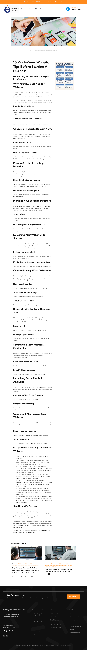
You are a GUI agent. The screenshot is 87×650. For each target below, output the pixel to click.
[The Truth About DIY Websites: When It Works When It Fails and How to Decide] (60, 547)
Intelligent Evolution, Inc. (20, 521)
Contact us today (18, 530)
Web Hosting (32, 563)
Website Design (37, 609)
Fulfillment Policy (51, 645)
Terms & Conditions (59, 645)
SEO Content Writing (23, 563)
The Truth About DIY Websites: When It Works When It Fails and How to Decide (59, 571)
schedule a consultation (31, 530)
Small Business (55, 620)
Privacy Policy (43, 645)
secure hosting (20, 172)
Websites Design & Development (31, 565)
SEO (51, 609)
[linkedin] (4, 636)
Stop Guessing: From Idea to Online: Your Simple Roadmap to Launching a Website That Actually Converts (25, 570)
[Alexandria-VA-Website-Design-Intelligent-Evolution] (11, 5)
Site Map (69, 645)
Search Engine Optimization (42, 50)
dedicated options (27, 186)
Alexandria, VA (36, 521)
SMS (65, 645)
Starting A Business (52, 50)
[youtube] (7, 636)
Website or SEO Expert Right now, (57, 1)
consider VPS (17, 186)
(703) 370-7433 (76, 9)
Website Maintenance (17, 565)
